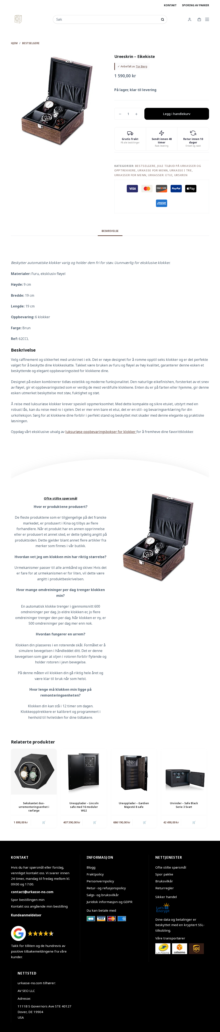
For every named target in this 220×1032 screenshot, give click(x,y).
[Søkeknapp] (162, 19)
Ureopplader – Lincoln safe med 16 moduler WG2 (84, 806)
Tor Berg (141, 66)
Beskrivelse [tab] (110, 231)
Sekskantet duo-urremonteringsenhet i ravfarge (34, 806)
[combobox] (107, 19)
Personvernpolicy (100, 881)
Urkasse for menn (153, 170)
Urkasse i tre (181, 170)
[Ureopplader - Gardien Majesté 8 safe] (134, 772)
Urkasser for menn (130, 175)
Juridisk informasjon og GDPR (109, 902)
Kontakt (170, 5)
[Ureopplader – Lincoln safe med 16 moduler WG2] (84, 772)
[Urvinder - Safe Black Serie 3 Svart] (184, 772)
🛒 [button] (44, 822)
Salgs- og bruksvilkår (103, 895)
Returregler (164, 888)
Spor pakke (164, 874)
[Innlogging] (189, 19)
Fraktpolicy (95, 874)
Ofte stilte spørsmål (170, 867)
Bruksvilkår (164, 881)
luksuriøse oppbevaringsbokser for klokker (100, 431)
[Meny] (207, 19)
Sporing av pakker (195, 5)
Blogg (91, 867)
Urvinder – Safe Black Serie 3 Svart (184, 805)
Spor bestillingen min (27, 899)
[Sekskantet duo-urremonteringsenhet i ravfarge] (34, 772)
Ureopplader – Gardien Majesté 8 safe (134, 805)
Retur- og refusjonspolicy (106, 888)
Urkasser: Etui (160, 175)
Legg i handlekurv (176, 114)
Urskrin (181, 175)
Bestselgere (145, 166)
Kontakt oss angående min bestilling (39, 906)
